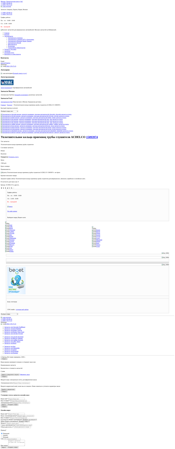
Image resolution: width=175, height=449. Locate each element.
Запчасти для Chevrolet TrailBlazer (14, 327)
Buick (11, 228)
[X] (9, 188)
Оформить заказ (25, 374)
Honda (98, 230)
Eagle (11, 246)
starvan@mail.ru (5, 63)
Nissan (98, 233)
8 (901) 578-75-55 (11, 66)
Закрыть (3, 404)
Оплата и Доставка (10, 49)
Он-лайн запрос (12, 211)
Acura (98, 246)
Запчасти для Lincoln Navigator (13, 337)
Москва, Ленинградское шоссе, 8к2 (12, 1)
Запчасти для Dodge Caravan (13, 330)
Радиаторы (11, 46)
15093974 (92, 137)
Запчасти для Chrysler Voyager (13, 333)
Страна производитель (8, 425)
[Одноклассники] (5, 188)
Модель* (3, 423)
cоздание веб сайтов (22, 309)
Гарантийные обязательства (16, 47)
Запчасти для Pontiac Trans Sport (14, 332)
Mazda (98, 231)
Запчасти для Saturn (10, 349)
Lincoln (11, 241)
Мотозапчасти (12, 44)
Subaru (98, 245)
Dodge (11, 236)
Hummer (11, 240)
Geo (10, 248)
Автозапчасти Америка (15, 38)
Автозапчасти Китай (14, 43)
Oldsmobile (12, 238)
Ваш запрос (4, 445)
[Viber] (11, 188)
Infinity (98, 241)
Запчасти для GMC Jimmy (12, 341)
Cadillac (11, 231)
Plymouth (12, 243)
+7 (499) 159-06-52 (6, 3)
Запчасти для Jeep (9, 346)
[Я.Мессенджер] (1, 188)
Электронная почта (7, 383)
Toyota (98, 236)
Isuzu (97, 243)
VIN (2, 439)
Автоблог (7, 51)
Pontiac (11, 251)
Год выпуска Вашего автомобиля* (11, 419)
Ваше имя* (4, 399)
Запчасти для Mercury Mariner (13, 338)
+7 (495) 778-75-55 (6, 5)
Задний (5, 435)
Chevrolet (12, 230)
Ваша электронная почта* (9, 416)
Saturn (11, 249)
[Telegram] (7, 188)
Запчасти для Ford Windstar (12, 328)
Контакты (12, 54)
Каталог (6, 34)
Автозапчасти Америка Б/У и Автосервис (21, 39)
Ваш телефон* (5, 401)
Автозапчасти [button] (8, 36)
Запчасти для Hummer (11, 353)
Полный (5, 437)
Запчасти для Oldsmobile (12, 348)
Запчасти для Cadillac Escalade (13, 340)
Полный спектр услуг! (20, 73)
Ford (10, 225)
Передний (6, 433)
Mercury (11, 245)
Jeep (10, 235)
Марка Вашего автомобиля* (9, 421)
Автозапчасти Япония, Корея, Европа (20, 41)
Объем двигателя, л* (7, 427)
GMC (11, 226)
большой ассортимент (21, 95)
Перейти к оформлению (8, 389)
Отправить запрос (13, 404)
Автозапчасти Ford (6, 102)
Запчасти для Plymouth (11, 351)
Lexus (98, 238)
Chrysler (11, 233)
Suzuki (98, 235)
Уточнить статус (13, 157)
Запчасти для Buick (10, 343)
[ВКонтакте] (3, 188)
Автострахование (6, 87)
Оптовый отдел (9, 52)
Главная (6, 33)
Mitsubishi (99, 240)
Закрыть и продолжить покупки (10, 374)
